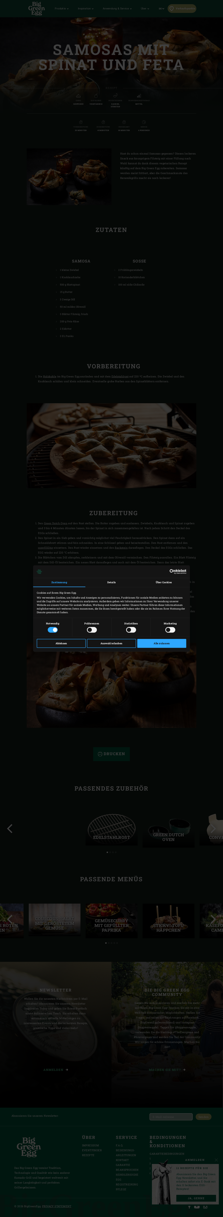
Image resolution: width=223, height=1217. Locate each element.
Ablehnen (61, 643)
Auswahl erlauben (111, 643)
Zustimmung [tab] (59, 582)
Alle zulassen (162, 643)
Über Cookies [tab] (164, 582)
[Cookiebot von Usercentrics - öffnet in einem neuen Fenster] (171, 571)
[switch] (92, 630)
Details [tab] (111, 582)
